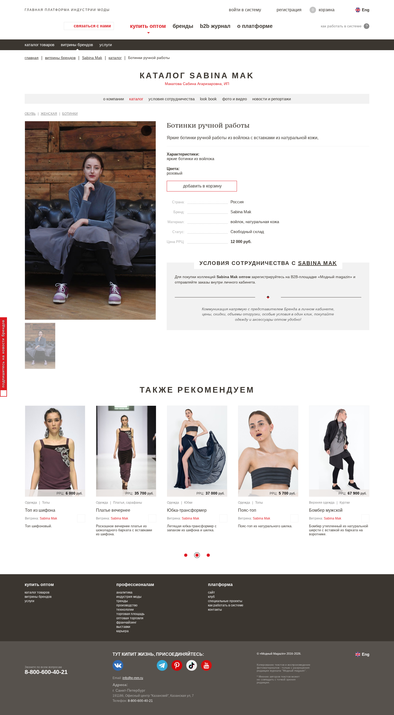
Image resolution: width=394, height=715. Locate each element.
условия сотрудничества (171, 99)
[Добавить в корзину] (81, 518)
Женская (49, 114)
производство (126, 605)
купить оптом (148, 26)
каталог (115, 58)
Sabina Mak (92, 58)
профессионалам (135, 584)
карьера (122, 631)
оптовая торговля (129, 618)
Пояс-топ (247, 510)
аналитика (124, 592)
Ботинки (70, 114)
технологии (125, 609)
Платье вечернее (113, 510)
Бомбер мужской (326, 510)
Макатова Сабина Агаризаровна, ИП (197, 84)
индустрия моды (129, 597)
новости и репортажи (271, 99)
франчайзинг (126, 622)
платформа (220, 584)
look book (208, 99)
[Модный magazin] (39, 26)
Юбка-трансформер (187, 510)
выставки (123, 627)
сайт (211, 592)
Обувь (30, 114)
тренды (122, 601)
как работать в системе (225, 605)
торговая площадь (130, 614)
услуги (105, 44)
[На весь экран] (146, 130)
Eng (365, 10)
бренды (183, 26)
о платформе (255, 26)
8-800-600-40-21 (46, 672)
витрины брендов (77, 44)
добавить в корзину (202, 186)
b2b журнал (215, 26)
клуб (211, 597)
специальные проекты (225, 601)
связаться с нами (92, 26)
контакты (215, 609)
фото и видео (234, 99)
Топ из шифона (40, 510)
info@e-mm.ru (132, 678)
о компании (113, 99)
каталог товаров (39, 44)
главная (32, 58)
